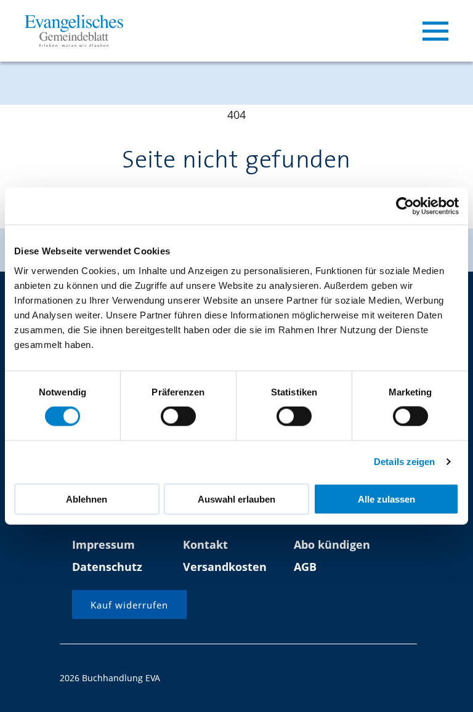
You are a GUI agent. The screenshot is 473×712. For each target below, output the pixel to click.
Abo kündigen (332, 544)
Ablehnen (86, 498)
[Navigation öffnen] (435, 31)
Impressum (103, 544)
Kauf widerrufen (129, 605)
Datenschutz (107, 566)
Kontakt (205, 544)
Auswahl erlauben (236, 498)
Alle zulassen (386, 498)
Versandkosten (225, 566)
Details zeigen (404, 461)
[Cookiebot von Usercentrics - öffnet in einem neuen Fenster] (405, 206)
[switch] (178, 416)
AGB (305, 566)
